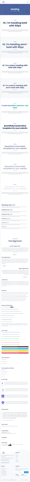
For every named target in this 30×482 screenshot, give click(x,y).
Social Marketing (4, 472)
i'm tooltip (5, 323)
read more (14, 254)
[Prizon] (3, 1)
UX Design (3, 470)
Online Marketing (4, 471)
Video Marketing (4, 475)
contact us (17, 460)
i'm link (10, 323)
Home (11, 10)
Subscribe (26, 472)
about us (17, 455)
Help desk (17, 461)
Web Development (4, 468)
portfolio (17, 456)
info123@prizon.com (7, 460)
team (16, 457)
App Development (4, 473)
